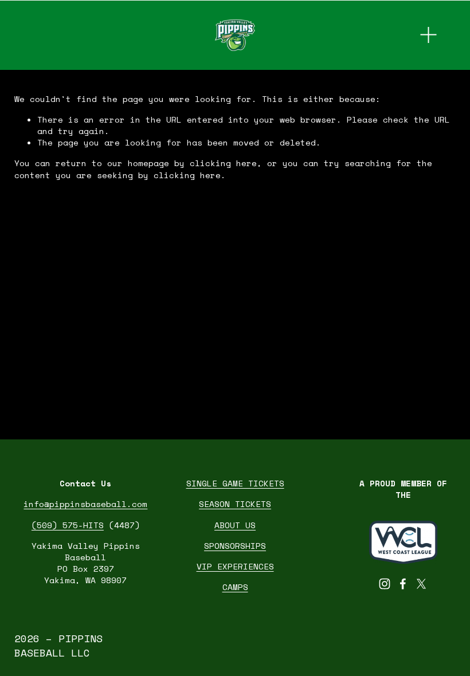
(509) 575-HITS (68, 525)
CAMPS (235, 587)
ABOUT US (235, 525)
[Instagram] (384, 583)
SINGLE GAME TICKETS (235, 483)
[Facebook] (403, 583)
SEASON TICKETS (235, 504)
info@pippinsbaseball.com (85, 504)
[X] (421, 583)
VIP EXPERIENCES (235, 566)
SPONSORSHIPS (235, 546)
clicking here (223, 163)
